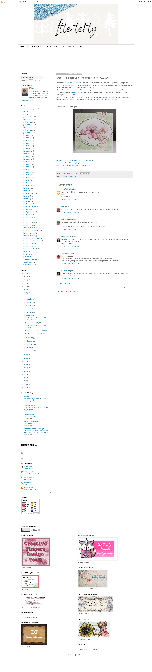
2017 (25, 361)
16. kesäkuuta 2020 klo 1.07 (70, 229)
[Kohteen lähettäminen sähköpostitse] (81, 173)
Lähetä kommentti (65, 283)
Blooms (26, 484)
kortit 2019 (26, 162)
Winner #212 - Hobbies (31, 416)
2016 (25, 365)
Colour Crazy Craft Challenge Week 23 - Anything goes (75, 160)
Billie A (63, 206)
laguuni (25, 254)
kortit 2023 (26, 172)
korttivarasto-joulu (29, 225)
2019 (25, 355)
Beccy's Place (28, 467)
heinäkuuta (29, 312)
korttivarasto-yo (28, 246)
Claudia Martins (66, 236)
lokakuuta (29, 302)
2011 (25, 381)
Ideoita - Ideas (36, 46)
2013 (25, 374)
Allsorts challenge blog (31, 421)
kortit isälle (26, 188)
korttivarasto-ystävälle (30, 249)
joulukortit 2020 (28, 119)
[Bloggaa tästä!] (83, 173)
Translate (37, 80)
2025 (25, 277)
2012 (25, 378)
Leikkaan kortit (28, 472)
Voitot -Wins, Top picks (52, 46)
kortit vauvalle (27, 209)
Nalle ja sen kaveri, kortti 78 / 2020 (36, 331)
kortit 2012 (26, 143)
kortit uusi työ (27, 201)
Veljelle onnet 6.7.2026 (31, 489)
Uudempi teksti (61, 288)
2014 (25, 371)
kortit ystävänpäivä (29, 212)
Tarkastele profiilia (27, 101)
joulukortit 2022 (28, 125)
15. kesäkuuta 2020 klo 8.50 (70, 212)
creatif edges (65, 189)
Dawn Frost (65, 271)
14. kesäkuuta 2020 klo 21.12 (70, 199)
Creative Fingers (75, 83)
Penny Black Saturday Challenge (34, 429)
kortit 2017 (26, 156)
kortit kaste (26, 191)
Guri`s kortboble (29, 477)
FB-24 (25, 111)
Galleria (79, 46)
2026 (25, 273)
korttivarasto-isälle (29, 222)
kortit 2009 (26, 135)
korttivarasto (27, 217)
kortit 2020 (65, 176)
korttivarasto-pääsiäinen (31, 230)
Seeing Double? (28, 468)
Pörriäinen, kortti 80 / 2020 (33, 323)
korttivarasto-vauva (29, 243)
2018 (25, 358)
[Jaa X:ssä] (85, 173)
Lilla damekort (28, 479)
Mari (32, 88)
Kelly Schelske (65, 219)
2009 (25, 387)
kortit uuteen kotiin (29, 204)
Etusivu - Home (24, 46)
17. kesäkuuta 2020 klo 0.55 (70, 246)
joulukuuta (29, 296)
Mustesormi (27, 482)
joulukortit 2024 (28, 130)
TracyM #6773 (65, 253)
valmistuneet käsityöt (30, 265)
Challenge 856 (28, 423)
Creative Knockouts (30, 405)
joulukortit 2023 (28, 127)
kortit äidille (27, 214)
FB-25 (25, 114)
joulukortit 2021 (28, 122)
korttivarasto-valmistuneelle (32, 241)
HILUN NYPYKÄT (28, 488)
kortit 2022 (26, 170)
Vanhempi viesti (127, 288)
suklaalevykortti (28, 262)
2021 (25, 290)
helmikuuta (29, 347)
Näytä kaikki (49, 437)
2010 (25, 384)
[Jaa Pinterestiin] (89, 173)
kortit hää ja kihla (28, 185)
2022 (25, 286)
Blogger (81, 655)
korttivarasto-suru (29, 236)
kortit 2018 (26, 159)
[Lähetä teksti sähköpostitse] (76, 173)
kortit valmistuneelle (29, 207)
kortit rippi (26, 196)
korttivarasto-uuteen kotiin (31, 238)
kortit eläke (26, 183)
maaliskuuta (30, 344)
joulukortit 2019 (28, 117)
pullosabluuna (27, 257)
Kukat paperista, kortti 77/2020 (35, 334)
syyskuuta (29, 306)
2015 (25, 368)
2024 (25, 280)
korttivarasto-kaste (29, 228)
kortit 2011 (26, 141)
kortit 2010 (26, 138)
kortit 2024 (26, 175)
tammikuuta (30, 351)
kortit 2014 (26, 148)
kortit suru (26, 199)
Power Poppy (72, 176)
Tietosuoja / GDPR (68, 46)
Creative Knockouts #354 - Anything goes (69, 163)
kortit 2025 (26, 177)
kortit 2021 (26, 167)
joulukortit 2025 (28, 133)
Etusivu (94, 288)
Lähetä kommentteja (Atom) (69, 291)
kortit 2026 (26, 180)
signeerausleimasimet (30, 259)
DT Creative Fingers (29, 109)
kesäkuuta (29, 315)
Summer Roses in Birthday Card (33, 474)
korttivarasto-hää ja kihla (31, 220)
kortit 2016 (26, 154)
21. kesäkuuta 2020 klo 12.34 (70, 264)
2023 (25, 283)
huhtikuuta (29, 341)
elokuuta (29, 309)
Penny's (63, 194)
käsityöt (25, 251)
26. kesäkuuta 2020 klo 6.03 (70, 279)
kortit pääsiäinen (28, 193)
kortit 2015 (26, 151)
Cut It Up (26, 396)
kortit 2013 (26, 146)
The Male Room (29, 414)
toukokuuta (29, 338)
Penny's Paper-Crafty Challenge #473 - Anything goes (73, 165)
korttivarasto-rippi (29, 233)
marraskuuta (30, 299)
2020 (25, 293)
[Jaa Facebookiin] (87, 173)
